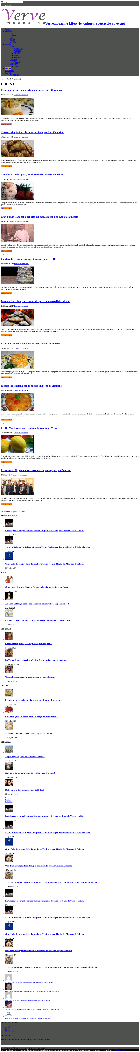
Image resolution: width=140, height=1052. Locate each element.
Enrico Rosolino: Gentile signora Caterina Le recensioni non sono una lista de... (32, 991)
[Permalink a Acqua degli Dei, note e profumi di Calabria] (9, 752)
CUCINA (8, 68)
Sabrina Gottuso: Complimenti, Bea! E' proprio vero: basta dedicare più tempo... (32, 1009)
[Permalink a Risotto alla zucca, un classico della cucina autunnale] (17, 368)
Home (7, 29)
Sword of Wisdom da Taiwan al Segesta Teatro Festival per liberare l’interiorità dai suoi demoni (48, 547)
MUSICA (13, 42)
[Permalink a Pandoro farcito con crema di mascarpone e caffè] (17, 283)
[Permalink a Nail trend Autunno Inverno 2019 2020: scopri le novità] (9, 769)
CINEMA (13, 35)
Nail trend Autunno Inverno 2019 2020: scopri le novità (30, 773)
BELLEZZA (13, 60)
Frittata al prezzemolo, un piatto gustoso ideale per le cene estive (33, 700)
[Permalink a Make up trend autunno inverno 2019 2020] (9, 786)
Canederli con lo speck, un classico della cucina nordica (32, 174)
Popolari (8, 798)
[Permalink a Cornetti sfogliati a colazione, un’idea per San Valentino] (17, 157)
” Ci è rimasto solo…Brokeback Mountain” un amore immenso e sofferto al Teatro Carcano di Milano (51, 882)
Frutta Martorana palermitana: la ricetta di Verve (29, 428)
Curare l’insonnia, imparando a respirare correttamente (30, 677)
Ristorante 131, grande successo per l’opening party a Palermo (36, 470)
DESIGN (12, 40)
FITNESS (17, 66)
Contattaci (8, 5)
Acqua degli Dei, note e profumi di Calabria (25, 757)
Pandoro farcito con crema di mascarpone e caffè (28, 259)
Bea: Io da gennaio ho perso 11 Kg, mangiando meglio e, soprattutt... (29, 1018)
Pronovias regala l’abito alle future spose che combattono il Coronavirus (37, 620)
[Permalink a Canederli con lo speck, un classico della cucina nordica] (17, 199)
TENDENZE (18, 57)
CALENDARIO (14, 75)
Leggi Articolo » (6, 124)
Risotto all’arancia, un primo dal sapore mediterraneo (31, 90)
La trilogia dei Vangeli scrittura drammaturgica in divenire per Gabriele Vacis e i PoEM (44, 530)
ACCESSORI (18, 49)
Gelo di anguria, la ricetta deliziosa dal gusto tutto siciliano (31, 717)
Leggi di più (120, 1050)
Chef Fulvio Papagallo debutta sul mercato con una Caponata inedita (39, 216)
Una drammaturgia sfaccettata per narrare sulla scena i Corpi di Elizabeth (38, 866)
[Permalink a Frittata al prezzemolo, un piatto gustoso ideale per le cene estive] (9, 696)
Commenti (8, 802)
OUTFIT (17, 53)
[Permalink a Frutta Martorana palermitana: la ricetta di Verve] (17, 452)
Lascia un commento (21, 95)
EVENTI (8, 73)
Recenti (7, 800)
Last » (23, 511)
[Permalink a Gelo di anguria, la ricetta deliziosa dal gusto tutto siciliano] (9, 712)
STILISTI (17, 55)
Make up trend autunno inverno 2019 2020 (24, 790)
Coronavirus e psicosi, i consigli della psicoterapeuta (28, 643)
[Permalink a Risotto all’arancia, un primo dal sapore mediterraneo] (17, 114)
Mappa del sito (10, 1031)
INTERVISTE (9, 71)
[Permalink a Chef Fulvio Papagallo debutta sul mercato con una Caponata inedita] (17, 241)
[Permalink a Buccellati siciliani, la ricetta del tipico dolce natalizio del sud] (17, 326)
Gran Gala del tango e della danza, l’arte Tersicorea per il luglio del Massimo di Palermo (44, 564)
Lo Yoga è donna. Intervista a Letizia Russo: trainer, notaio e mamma (36, 660)
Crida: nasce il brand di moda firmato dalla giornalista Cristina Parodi (37, 587)
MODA (12, 46)
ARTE (12, 38)
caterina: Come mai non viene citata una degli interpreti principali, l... (29, 1000)
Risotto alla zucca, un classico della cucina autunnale (30, 343)
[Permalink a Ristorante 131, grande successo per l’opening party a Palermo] (17, 495)
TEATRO (13, 33)
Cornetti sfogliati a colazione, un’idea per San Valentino (32, 132)
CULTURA (8, 31)
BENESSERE (14, 64)
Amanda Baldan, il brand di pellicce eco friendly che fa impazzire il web (37, 604)
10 (18, 511)
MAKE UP (17, 62)
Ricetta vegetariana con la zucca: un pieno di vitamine (31, 385)
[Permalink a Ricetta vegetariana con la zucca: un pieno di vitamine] (17, 410)
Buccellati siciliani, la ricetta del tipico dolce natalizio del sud (35, 301)
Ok (115, 1050)
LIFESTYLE (9, 44)
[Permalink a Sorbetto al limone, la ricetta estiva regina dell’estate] (9, 729)
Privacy (7, 1029)
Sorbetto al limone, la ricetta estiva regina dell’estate (28, 733)
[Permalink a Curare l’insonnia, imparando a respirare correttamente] (9, 673)
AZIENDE (17, 51)
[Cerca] (2, 2)
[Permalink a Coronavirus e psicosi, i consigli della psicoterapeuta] (9, 639)
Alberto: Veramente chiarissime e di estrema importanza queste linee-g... (30, 982)
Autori (7, 1027)
